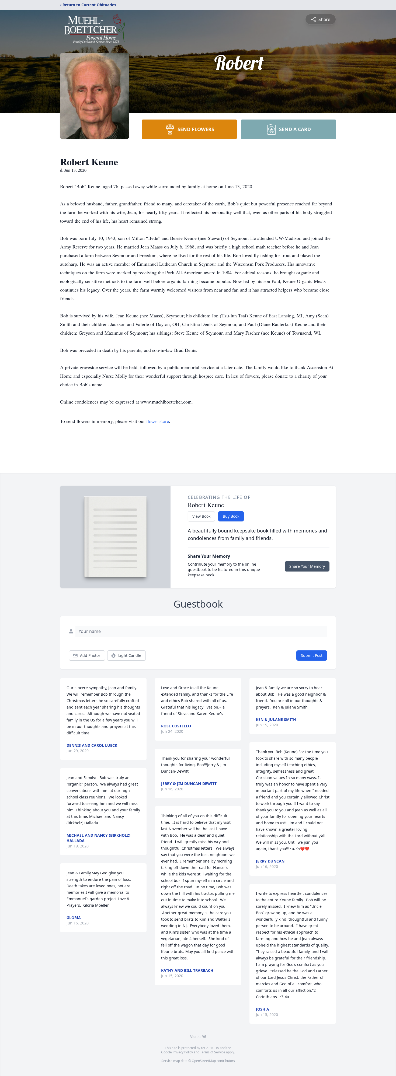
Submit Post (311, 655)
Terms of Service (212, 1052)
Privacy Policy (183, 1052)
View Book (201, 516)
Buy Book (231, 516)
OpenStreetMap (204, 1061)
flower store (157, 421)
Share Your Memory (307, 566)
